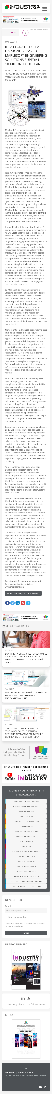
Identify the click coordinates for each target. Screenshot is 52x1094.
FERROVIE (26, 846)
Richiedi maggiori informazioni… (24, 593)
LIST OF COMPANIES (15, 1078)
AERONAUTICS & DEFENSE (26, 801)
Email (8, 906)
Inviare (26, 933)
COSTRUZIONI (27, 826)
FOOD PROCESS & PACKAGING (26, 851)
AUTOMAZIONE (26, 811)
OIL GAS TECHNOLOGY (27, 871)
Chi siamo (10, 1072)
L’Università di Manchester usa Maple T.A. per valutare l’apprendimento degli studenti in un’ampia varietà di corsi (26, 658)
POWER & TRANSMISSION (26, 876)
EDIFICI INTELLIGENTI (26, 836)
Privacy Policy (25, 1072)
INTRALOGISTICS (26, 856)
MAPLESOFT (11, 41)
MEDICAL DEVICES (26, 861)
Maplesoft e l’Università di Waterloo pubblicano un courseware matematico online (26, 695)
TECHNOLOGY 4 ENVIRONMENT (26, 881)
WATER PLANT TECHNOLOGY (26, 886)
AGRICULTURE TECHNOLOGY (27, 806)
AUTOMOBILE (26, 816)
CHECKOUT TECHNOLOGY (26, 821)
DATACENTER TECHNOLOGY (26, 831)
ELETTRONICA (27, 841)
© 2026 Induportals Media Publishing (25, 1075)
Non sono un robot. (17, 917)
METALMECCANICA (26, 866)
